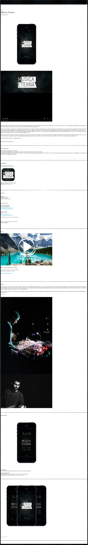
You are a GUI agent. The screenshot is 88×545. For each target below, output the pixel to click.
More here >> (3, 294)
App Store (12, 166)
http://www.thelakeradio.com (6, 273)
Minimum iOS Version (5, 184)
